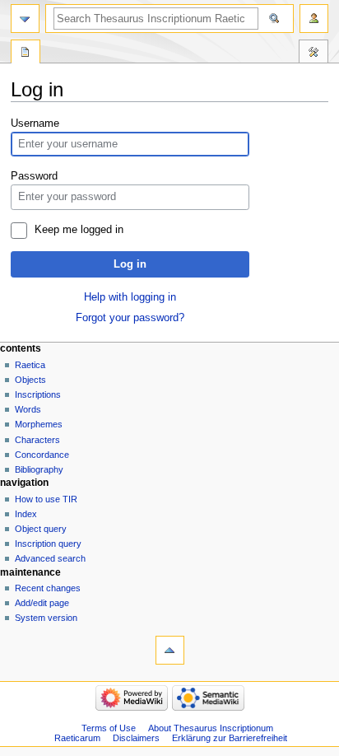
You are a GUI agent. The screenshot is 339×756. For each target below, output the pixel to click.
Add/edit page (42, 603)
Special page (25, 53)
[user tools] (314, 18)
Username (35, 123)
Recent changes (48, 588)
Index (26, 514)
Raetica (30, 365)
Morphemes (39, 424)
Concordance (42, 455)
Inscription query (48, 543)
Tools (313, 53)
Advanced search (50, 558)
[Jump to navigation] (25, 18)
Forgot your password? (130, 318)
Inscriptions (38, 394)
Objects (30, 380)
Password (34, 176)
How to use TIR (46, 499)
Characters (37, 440)
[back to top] (170, 650)
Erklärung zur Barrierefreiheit (229, 738)
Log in (130, 264)
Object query (41, 529)
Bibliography (39, 469)
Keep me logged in (79, 230)
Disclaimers (136, 738)
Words (28, 409)
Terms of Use (108, 728)
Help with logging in (130, 297)
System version (46, 618)
